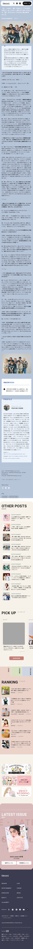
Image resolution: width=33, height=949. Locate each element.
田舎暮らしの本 (24, 938)
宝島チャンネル (4, 934)
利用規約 (12, 915)
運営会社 (17, 915)
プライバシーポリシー (7, 917)
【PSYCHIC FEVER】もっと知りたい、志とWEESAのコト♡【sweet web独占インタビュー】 (17, 390)
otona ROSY (15, 936)
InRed (10, 934)
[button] (3, 839)
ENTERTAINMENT (7, 18)
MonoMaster (17, 938)
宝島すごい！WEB (5, 940)
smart (12, 938)
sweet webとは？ (5, 915)
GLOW (3, 938)
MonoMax (7, 938)
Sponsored (22, 651)
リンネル (10, 936)
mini (27, 934)
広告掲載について (23, 915)
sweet (23, 934)
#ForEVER (4, 496)
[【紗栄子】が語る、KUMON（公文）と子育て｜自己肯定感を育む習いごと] (14, 636)
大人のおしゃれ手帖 (16, 934)
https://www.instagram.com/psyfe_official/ (18, 456)
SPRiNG (20, 936)
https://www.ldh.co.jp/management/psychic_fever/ (14, 454)
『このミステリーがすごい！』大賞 (16, 940)
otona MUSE (26, 936)
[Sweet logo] (6, 3)
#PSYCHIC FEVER (14, 496)
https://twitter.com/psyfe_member (12, 458)
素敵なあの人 (4, 936)
